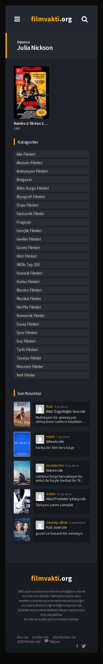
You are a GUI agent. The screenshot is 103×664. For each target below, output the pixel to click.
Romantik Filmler (30, 315)
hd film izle (40, 637)
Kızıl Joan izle (56, 527)
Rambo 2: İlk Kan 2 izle (32, 123)
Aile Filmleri (25, 154)
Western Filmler (29, 366)
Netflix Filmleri (28, 307)
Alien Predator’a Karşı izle (66, 498)
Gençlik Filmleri (29, 230)
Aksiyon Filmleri (29, 162)
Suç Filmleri (26, 341)
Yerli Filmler (25, 375)
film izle (22, 637)
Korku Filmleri (28, 281)
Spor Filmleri (26, 332)
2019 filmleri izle (64, 637)
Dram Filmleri (27, 205)
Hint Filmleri (26, 256)
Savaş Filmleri (27, 324)
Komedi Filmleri (29, 273)
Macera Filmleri (29, 290)
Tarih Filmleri (27, 349)
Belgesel (24, 179)
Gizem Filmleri (28, 247)
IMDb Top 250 (28, 264)
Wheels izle (55, 441)
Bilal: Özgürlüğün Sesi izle (65, 411)
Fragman (23, 222)
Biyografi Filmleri (30, 196)
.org (51, 19)
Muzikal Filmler (28, 298)
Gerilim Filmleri (28, 239)
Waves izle (54, 470)
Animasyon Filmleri (32, 171)
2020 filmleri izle (28, 641)
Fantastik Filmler (30, 213)
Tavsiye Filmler (28, 358)
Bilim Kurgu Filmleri (32, 188)
